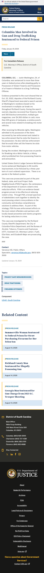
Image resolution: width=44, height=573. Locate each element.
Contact (20, 564)
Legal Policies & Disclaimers (22, 511)
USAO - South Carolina (11, 300)
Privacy (22, 516)
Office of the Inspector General (22, 526)
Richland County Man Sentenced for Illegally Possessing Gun (17, 366)
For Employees (22, 521)
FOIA (22, 500)
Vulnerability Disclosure (22, 541)
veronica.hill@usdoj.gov (21, 253)
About (22, 485)
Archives (22, 495)
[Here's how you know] (22, 2)
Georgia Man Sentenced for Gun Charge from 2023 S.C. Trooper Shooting (20, 393)
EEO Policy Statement (22, 536)
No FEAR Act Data (22, 531)
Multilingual (22, 546)
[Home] (13, 13)
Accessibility (22, 505)
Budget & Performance (22, 490)
